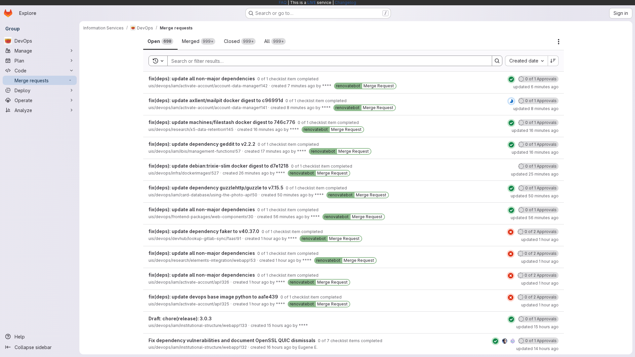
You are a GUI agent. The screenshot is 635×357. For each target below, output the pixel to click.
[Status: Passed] (511, 79)
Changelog (345, 2)
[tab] (160, 41)
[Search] (497, 61)
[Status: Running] (511, 101)
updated (536, 86)
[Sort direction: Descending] (553, 61)
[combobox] (526, 61)
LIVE (311, 2)
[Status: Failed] (511, 232)
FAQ (283, 2)
